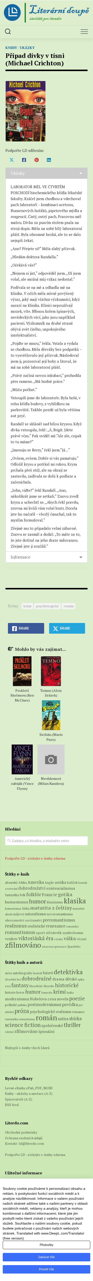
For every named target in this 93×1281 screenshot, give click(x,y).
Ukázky (27, 47)
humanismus (16, 902)
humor (37, 901)
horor (20, 992)
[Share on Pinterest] (36, 160)
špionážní (46, 1031)
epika (81, 979)
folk (23, 895)
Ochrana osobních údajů (23, 1138)
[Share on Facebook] (24, 160)
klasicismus (55, 902)
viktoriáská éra (35, 938)
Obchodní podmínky (21, 1132)
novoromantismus (60, 914)
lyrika (70, 992)
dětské (71, 979)
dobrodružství (32, 888)
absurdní (11, 882)
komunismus (13, 908)
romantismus (20, 932)
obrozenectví (14, 920)
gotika (65, 894)
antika (60, 882)
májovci (18, 914)
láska (26, 908)
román (68, 606)
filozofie (49, 986)
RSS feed (12, 1104)
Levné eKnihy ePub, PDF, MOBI (29, 1088)
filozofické (36, 986)
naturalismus (35, 914)
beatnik (82, 882)
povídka (70, 1004)
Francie (49, 894)
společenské (52, 1025)
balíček (72, 882)
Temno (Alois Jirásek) (51, 693)
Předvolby (46, 1245)
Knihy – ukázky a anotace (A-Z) (29, 1093)
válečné (9, 1032)
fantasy (20, 985)
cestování (11, 888)
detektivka (68, 972)
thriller (72, 1024)
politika (22, 1005)
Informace (21, 557)
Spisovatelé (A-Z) (18, 1099)
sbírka (75, 1018)
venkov (11, 938)
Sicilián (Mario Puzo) (51, 737)
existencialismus (60, 888)
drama (58, 979)
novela (62, 998)
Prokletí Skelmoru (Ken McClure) (22, 695)
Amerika (36, 882)
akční (8, 973)
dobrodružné (37, 978)
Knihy (11, 47)
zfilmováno (23, 945)
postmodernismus (44, 1004)
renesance (55, 926)
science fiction (23, 1024)
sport (40, 932)
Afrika (22, 883)
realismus (16, 926)
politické (11, 1005)
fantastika (12, 895)
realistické (36, 926)
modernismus (17, 999)
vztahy (58, 939)
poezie (77, 998)
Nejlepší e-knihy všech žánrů (27, 1047)
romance (78, 1012)
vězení (82, 939)
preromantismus (59, 920)
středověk (54, 932)
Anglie (49, 883)
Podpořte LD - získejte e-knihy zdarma (35, 858)
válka (70, 938)
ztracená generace (54, 946)
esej (8, 986)
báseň (48, 972)
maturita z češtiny (51, 907)
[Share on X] (11, 160)
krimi (27, 606)
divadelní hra (13, 979)
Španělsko (73, 946)
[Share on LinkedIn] (49, 160)
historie (10, 992)
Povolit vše (46, 1269)
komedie (47, 992)
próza (22, 1011)
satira (63, 1018)
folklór (33, 894)
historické (67, 985)
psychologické (47, 606)
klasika (75, 900)
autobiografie (22, 973)
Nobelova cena (43, 998)
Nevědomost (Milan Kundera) (51, 781)
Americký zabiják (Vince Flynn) (22, 783)
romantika (72, 926)
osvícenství (33, 920)
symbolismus (72, 932)
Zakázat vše (46, 1257)
